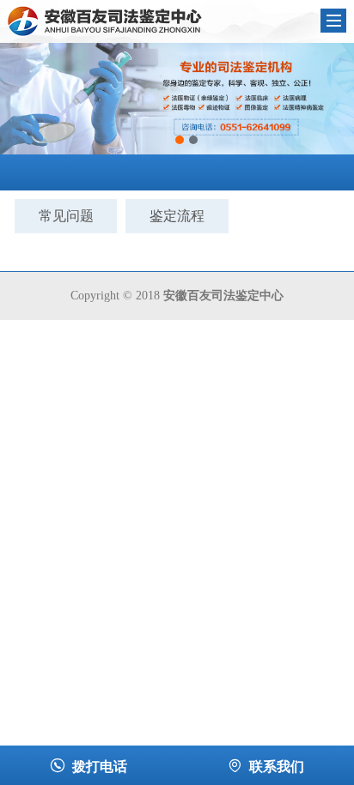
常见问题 (66, 215)
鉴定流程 (177, 215)
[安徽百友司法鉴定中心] (105, 20)
